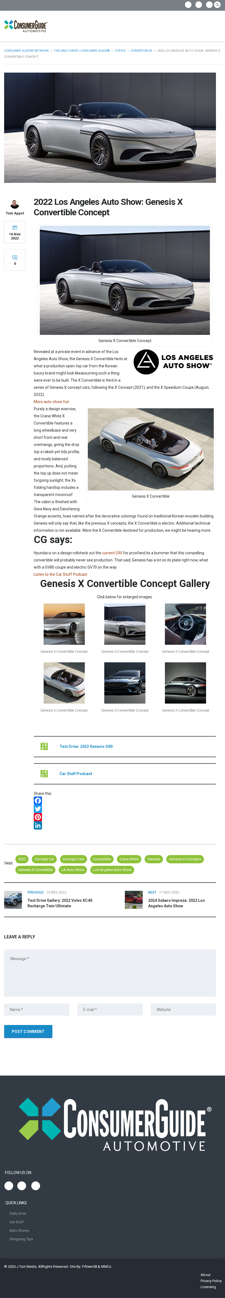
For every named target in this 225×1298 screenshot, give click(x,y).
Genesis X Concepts (185, 859)
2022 (22, 859)
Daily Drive (18, 1213)
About (205, 1275)
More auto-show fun (51, 401)
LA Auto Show (72, 870)
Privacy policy (211, 1281)
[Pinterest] (125, 817)
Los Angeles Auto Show (112, 870)
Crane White (129, 859)
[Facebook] (125, 801)
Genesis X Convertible (35, 870)
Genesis (153, 859)
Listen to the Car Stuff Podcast (60, 574)
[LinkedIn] (125, 825)
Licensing (208, 1287)
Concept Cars (73, 859)
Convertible (102, 859)
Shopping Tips (21, 1239)
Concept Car (44, 859)
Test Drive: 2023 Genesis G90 (86, 746)
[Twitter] (125, 809)
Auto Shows (19, 1230)
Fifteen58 (89, 1266)
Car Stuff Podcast (76, 773)
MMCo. (106, 1266)
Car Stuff (17, 1222)
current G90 (112, 553)
